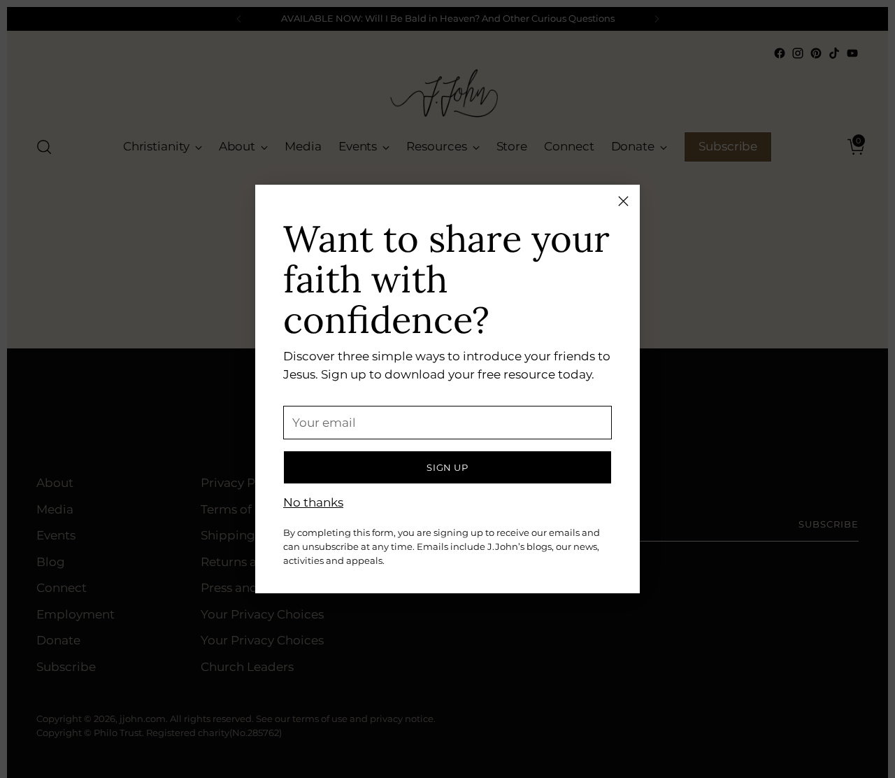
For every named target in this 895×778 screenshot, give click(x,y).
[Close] (623, 201)
